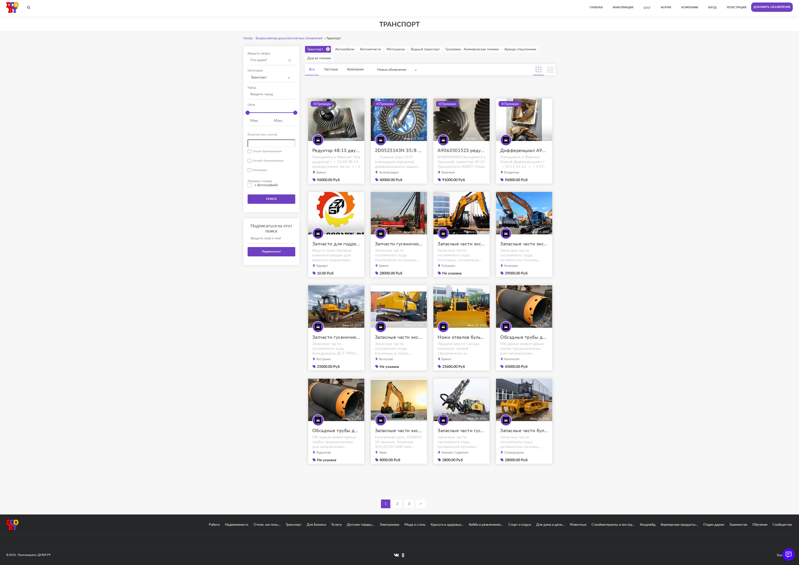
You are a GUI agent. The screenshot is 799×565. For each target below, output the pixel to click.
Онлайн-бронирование (268, 160)
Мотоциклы (396, 49)
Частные (331, 69)
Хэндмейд (647, 524)
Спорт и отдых (519, 524)
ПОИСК (271, 199)
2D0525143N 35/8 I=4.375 (399, 150)
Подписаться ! (271, 251)
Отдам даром (713, 524)
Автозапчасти (370, 49)
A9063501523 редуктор (461, 150)
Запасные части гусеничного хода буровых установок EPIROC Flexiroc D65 (461, 430)
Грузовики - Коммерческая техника (472, 49)
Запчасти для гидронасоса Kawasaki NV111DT (336, 244)
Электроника (389, 524)
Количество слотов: (263, 134)
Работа (214, 524)
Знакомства (738, 524)
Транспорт (315, 49)
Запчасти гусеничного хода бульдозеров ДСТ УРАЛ (336, 337)
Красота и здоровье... (447, 524)
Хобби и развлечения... (486, 524)
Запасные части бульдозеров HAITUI (524, 430)
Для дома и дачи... (550, 524)
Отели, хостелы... (267, 524)
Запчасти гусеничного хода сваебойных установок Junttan (399, 244)
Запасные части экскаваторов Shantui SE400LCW (399, 337)
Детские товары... (360, 524)
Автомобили (344, 49)
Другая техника (319, 58)
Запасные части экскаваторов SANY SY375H (461, 244)
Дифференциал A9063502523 (524, 150)
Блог (647, 8)
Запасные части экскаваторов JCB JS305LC (399, 430)
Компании (355, 69)
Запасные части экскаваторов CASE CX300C (524, 244)
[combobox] (271, 77)
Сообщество (782, 524)
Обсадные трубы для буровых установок (524, 337)
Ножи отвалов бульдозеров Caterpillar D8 (461, 337)
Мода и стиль (415, 524)
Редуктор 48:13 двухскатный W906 (336, 150)
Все (312, 69)
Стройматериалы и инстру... (613, 524)
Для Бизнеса (316, 524)
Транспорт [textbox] (259, 77)
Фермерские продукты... (679, 524)
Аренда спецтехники (520, 49)
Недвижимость (236, 524)
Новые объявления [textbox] (391, 69)
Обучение (759, 524)
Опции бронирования (267, 151)
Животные (578, 524)
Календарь (260, 170)
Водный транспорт (425, 49)
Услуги (336, 524)
